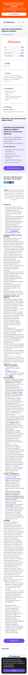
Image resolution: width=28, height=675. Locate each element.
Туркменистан (7, 75)
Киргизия (6, 79)
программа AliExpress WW (12, 232)
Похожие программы (7, 34)
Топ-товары (12, 568)
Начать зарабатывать (14, 14)
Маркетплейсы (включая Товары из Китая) (14, 111)
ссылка (7, 369)
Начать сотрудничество (14, 168)
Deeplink (7, 99)
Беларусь (6, 77)
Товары (7, 94)
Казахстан (14, 77)
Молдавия (20, 77)
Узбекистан (14, 75)
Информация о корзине (10, 91)
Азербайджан (16, 79)
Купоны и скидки (9, 92)
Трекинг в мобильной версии (12, 98)
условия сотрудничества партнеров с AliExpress (13, 478)
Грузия (10, 77)
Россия (10, 79)
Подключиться (14, 640)
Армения (19, 75)
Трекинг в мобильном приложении (13, 96)
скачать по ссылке (10, 502)
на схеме (19, 393)
